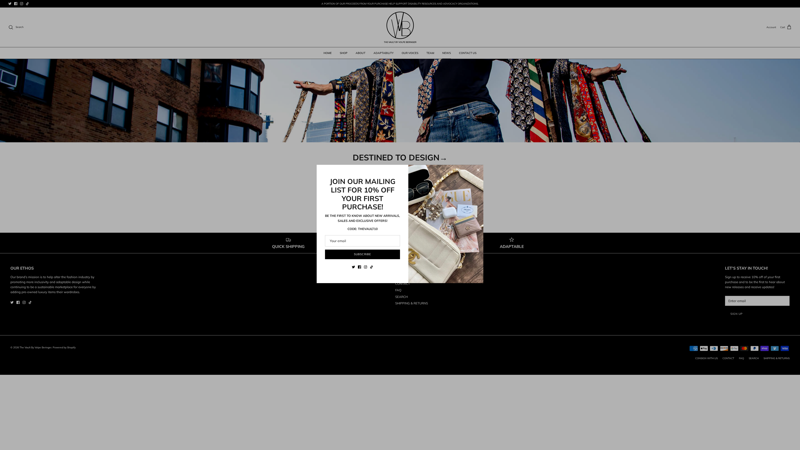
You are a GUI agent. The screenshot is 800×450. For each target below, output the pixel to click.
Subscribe (362, 254)
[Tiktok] (371, 267)
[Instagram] (365, 267)
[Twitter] (353, 267)
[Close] (478, 170)
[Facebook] (359, 267)
